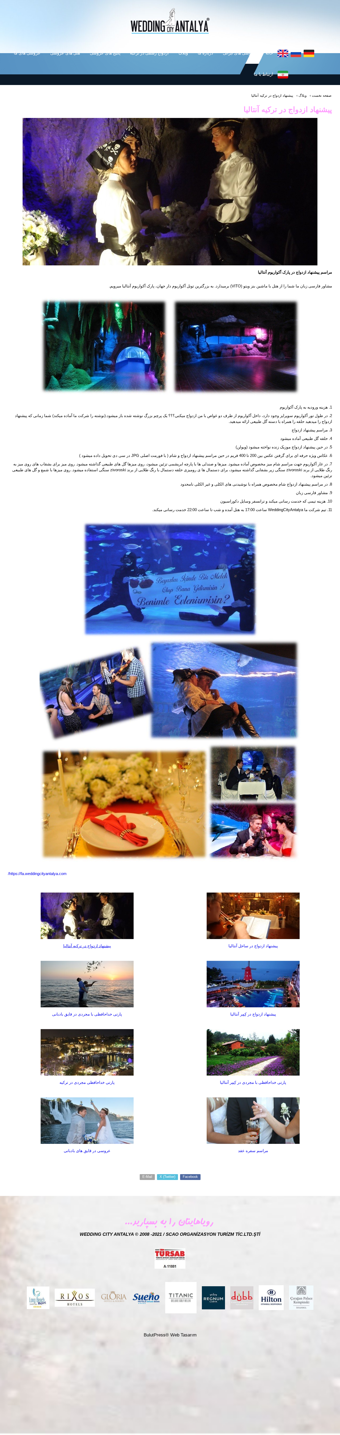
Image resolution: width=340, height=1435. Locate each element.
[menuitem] (268, 53)
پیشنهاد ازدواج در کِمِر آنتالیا (253, 1014)
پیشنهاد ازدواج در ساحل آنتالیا (253, 946)
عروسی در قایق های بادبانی (87, 1150)
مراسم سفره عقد (253, 1150)
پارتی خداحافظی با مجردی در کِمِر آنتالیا (253, 1082)
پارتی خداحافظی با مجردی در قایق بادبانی (87, 1014)
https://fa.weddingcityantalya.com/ (37, 873)
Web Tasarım (183, 1335)
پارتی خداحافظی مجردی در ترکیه (87, 1082)
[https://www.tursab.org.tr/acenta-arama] (170, 1258)
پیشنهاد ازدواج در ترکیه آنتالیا (87, 946)
